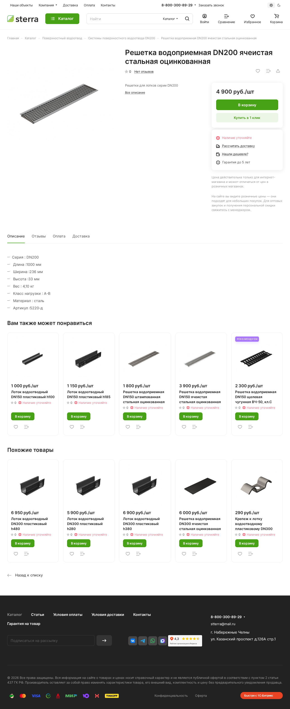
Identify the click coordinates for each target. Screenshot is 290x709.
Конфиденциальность (171, 695)
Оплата (59, 236)
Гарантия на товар (23, 623)
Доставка (81, 236)
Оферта (201, 695)
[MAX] (162, 640)
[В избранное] (258, 71)
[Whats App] (152, 640)
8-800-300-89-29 (177, 5)
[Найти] (187, 18)
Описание (16, 236)
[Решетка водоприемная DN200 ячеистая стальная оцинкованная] (61, 102)
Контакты (142, 614)
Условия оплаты (67, 614)
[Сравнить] (268, 71)
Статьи (37, 614)
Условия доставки (108, 614)
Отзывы (39, 236)
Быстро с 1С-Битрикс (258, 695)
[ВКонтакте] (132, 640)
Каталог (14, 614)
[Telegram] (142, 640)
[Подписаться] (104, 640)
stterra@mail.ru (223, 624)
